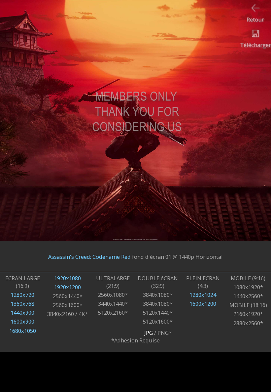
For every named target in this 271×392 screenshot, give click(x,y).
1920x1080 (67, 278)
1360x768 (22, 303)
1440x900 (22, 312)
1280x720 (22, 294)
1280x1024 (202, 294)
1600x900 (22, 321)
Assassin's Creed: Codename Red (89, 256)
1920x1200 (67, 287)
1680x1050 (22, 330)
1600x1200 (202, 303)
